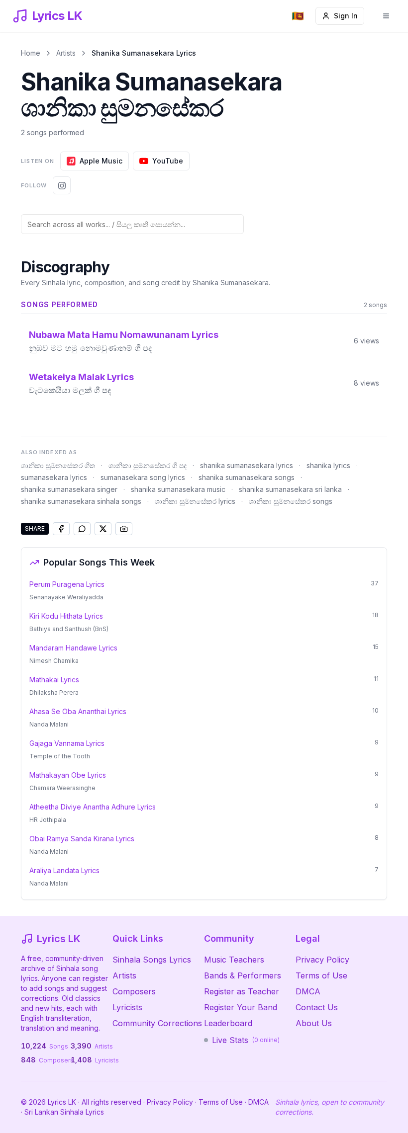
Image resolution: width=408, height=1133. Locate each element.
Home (30, 53)
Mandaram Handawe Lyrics (73, 648)
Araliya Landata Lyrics (64, 870)
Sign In (346, 15)
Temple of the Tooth (59, 756)
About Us (314, 1023)
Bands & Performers (242, 975)
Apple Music (101, 161)
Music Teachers (234, 960)
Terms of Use (321, 975)
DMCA (308, 991)
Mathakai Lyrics (54, 679)
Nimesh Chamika (54, 660)
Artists (66, 53)
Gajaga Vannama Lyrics (66, 743)
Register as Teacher (241, 991)
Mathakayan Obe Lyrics (67, 775)
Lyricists (127, 1007)
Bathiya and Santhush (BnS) (68, 629)
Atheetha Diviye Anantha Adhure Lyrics (92, 807)
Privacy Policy (322, 960)
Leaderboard (228, 1023)
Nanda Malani (49, 724)
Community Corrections (157, 1023)
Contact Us (317, 1007)
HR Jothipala (47, 819)
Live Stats (246, 1040)
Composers (134, 991)
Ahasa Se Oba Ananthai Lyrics (77, 711)
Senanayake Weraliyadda (66, 597)
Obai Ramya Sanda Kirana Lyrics (81, 838)
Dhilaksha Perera (54, 692)
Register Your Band (240, 1007)
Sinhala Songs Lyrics (151, 960)
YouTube (167, 161)
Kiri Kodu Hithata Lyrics (66, 616)
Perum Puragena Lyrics (66, 584)
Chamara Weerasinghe (62, 788)
